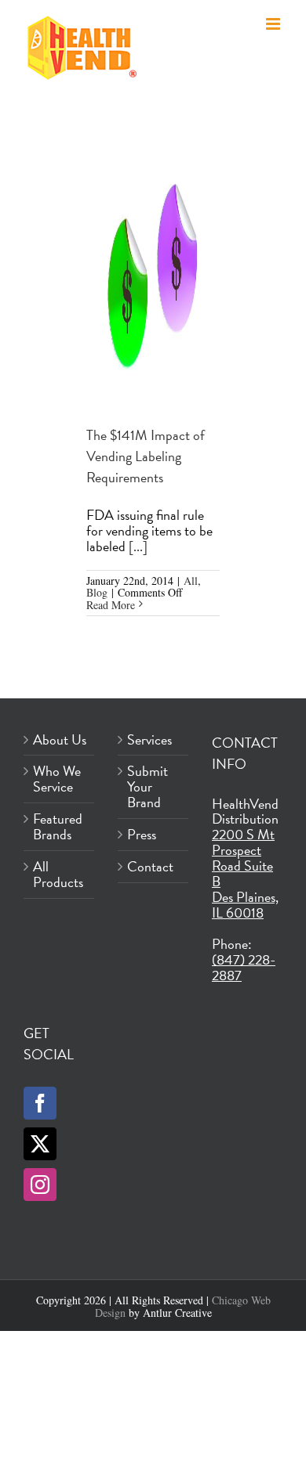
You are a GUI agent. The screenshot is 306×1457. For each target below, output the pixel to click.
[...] (138, 546)
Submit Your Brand (147, 786)
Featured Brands (57, 826)
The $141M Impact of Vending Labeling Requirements (145, 456)
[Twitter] (40, 1143)
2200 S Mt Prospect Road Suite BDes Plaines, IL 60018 (245, 873)
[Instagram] (40, 1184)
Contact (150, 867)
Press (141, 834)
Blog (96, 592)
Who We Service (57, 779)
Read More (110, 604)
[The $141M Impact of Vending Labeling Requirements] (153, 271)
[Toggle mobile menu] (274, 24)
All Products (58, 874)
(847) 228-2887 (243, 967)
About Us (59, 740)
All (191, 580)
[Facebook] (40, 1103)
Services (149, 740)
